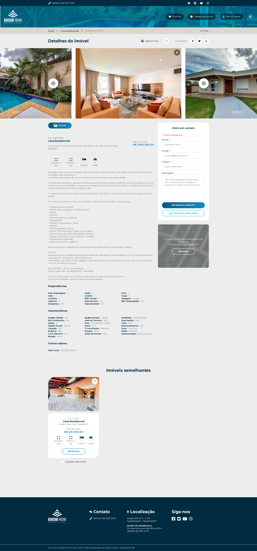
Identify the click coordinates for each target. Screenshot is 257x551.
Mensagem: (168, 173)
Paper (130, 548)
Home (51, 31)
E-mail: (166, 151)
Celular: (166, 162)
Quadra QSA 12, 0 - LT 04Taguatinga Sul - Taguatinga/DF (142, 519)
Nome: (166, 140)
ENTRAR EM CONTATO (183, 205)
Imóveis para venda (70, 31)
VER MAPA (183, 251)
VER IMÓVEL (74, 451)
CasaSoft (115, 548)
